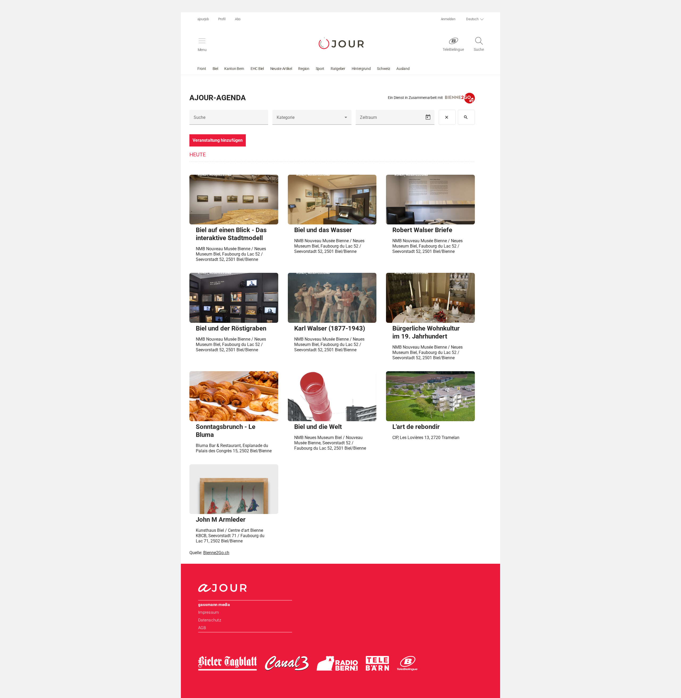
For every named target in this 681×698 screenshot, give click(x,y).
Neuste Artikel (281, 68)
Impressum (208, 612)
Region (303, 68)
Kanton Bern (234, 68)
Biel (215, 68)
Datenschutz (209, 620)
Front (201, 68)
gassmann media (214, 604)
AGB (202, 627)
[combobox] (312, 119)
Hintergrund (361, 68)
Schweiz (383, 68)
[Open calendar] (428, 117)
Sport (320, 68)
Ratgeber (338, 68)
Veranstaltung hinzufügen (218, 140)
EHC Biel (257, 68)
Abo (237, 19)
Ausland (402, 68)
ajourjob (203, 19)
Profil (222, 19)
